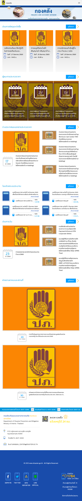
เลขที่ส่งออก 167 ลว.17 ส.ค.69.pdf (26, 215)
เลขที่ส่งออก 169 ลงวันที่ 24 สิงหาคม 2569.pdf (30, 201)
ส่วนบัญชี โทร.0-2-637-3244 (42, 409)
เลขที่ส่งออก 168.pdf (61, 201)
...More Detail (34, 196)
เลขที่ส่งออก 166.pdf (61, 215)
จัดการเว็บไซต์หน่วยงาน (70, 495)
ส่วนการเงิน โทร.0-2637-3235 (69, 409)
